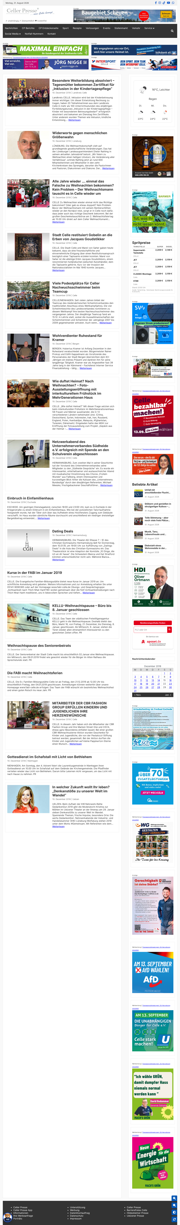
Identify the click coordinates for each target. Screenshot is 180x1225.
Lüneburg (77, 141)
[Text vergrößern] (174, 1198)
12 (147, 680)
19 (147, 683)
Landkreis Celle (80, 92)
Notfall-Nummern (34, 33)
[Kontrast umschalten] (174, 1212)
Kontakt (52, 33)
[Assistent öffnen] (7, 1217)
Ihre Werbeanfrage (23, 1215)
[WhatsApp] (173, 2)
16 (170, 680)
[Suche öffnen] (172, 31)
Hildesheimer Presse (137, 1213)
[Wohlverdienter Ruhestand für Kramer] (28, 360)
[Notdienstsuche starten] (169, 630)
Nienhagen (33, 761)
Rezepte (77, 28)
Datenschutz (76, 1215)
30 (170, 687)
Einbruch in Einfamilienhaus (30, 498)
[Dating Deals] (28, 556)
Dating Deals (62, 531)
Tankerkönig (141, 290)
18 (141, 683)
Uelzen (76, 799)
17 (135, 683)
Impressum (76, 1218)
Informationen (20, 1213)
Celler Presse (20, 1207)
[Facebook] (156, 2)
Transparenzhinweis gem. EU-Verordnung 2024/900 (30, 57)
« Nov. (137, 694)
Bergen (76, 343)
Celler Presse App (22, 1210)
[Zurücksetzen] (174, 1219)
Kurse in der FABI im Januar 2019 (34, 573)
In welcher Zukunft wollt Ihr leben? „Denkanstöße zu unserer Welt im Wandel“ (81, 791)
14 (159, 680)
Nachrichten (11, 28)
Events (106, 28)
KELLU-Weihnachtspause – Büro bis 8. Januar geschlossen (81, 608)
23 (170, 683)
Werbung (74, 1210)
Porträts (17, 1218)
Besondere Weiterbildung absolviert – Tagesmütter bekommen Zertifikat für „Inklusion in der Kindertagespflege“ (83, 85)
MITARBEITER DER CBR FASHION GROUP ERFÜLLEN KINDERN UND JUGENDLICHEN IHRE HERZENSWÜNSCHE (79, 709)
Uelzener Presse (135, 1215)
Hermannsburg (80, 535)
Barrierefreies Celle (137, 1210)
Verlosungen (92, 28)
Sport (66, 28)
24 (135, 687)
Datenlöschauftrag (80, 1213)
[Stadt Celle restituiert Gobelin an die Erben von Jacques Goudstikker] (28, 260)
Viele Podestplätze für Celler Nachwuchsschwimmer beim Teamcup (76, 287)
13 (153, 680)
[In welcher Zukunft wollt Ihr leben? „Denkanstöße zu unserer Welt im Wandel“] (28, 812)
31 (135, 690)
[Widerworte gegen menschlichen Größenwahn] (28, 158)
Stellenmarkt (121, 28)
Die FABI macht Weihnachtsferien (34, 673)
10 (135, 680)
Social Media (12, 33)
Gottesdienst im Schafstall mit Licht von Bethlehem (49, 757)
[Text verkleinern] (174, 1205)
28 (158, 687)
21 (159, 683)
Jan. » (168, 694)
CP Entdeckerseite (48, 28)
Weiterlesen (74, 120)
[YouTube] (168, 2)
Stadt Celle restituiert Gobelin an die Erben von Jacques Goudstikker (82, 237)
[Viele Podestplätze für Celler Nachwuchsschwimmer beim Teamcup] (28, 308)
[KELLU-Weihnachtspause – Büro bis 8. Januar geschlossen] (28, 630)
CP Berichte (28, 28)
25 (141, 687)
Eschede (32, 502)
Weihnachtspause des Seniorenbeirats (39, 646)
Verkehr (136, 28)
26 (147, 687)
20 (152, 683)
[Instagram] (159, 2)
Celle (75, 197)
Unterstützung (77, 1207)
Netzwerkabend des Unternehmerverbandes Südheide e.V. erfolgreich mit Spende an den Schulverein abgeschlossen (80, 448)
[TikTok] (164, 2)
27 (152, 687)
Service (148, 28)
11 (141, 680)
